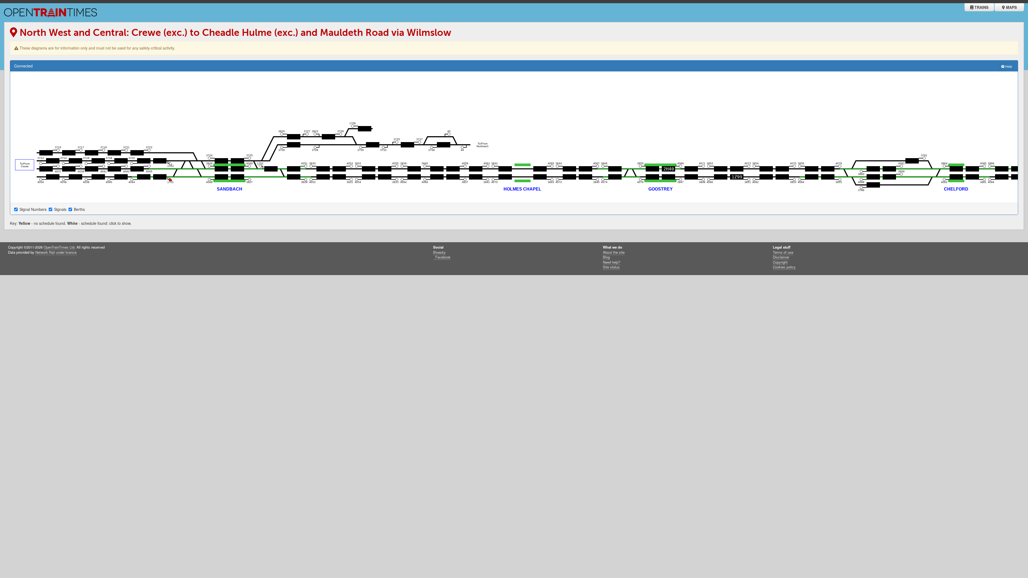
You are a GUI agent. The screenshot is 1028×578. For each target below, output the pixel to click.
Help (1008, 66)
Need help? (611, 262)
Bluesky (439, 252)
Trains (980, 7)
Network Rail (45, 252)
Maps (1011, 7)
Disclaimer (781, 257)
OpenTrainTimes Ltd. (59, 247)
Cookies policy (784, 266)
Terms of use (783, 252)
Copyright (780, 262)
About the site (614, 252)
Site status (611, 266)
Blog (606, 257)
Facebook (442, 257)
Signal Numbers (34, 209)
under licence (66, 252)
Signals (60, 209)
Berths (80, 209)
